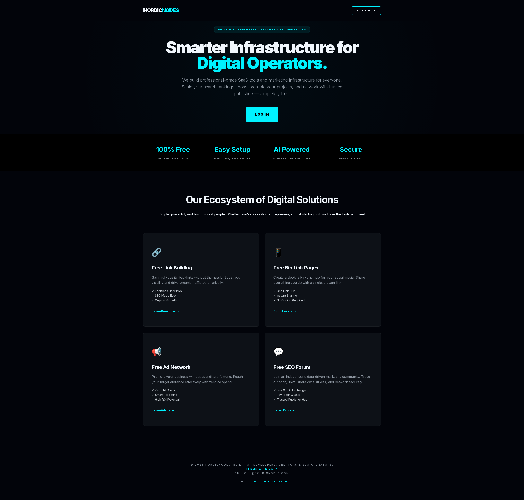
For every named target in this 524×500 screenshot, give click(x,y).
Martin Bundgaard (270, 481)
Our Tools (366, 10)
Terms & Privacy (262, 469)
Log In (262, 114)
